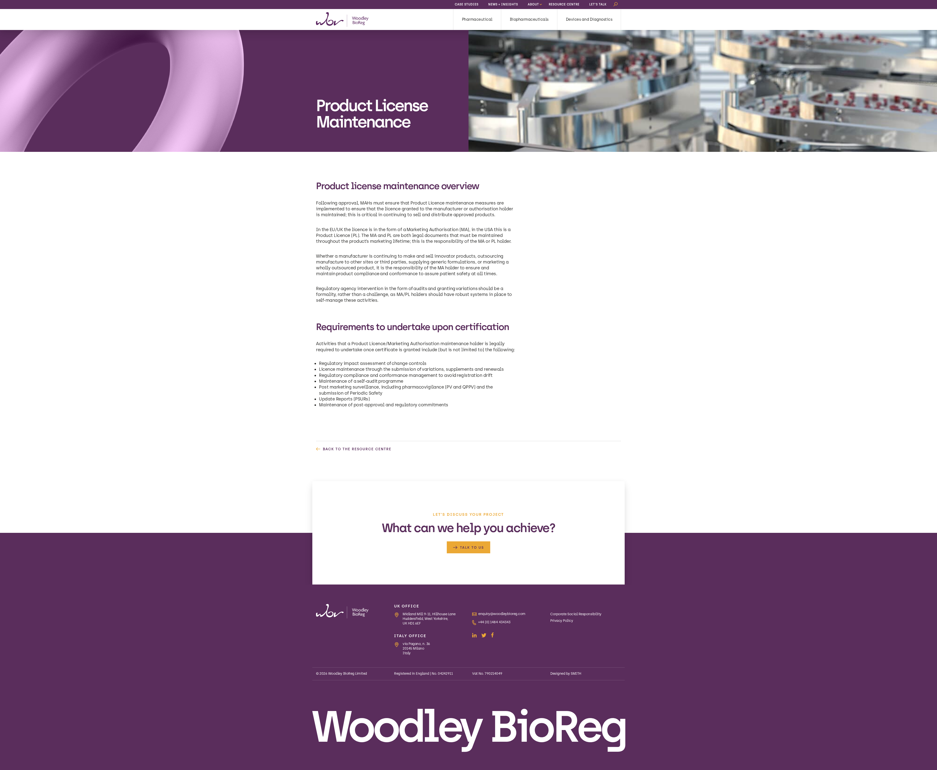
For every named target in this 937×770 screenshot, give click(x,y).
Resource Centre (564, 4)
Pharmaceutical (477, 19)
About (533, 4)
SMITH (576, 674)
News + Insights (503, 4)
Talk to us (472, 548)
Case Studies (467, 4)
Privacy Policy (561, 621)
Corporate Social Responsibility (575, 614)
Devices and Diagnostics (589, 19)
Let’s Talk (597, 4)
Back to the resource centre (357, 449)
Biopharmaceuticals (529, 19)
